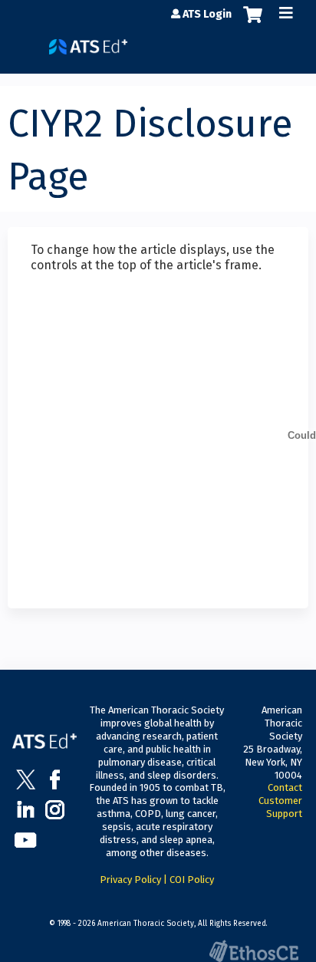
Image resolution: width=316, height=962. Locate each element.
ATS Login (207, 14)
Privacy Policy (130, 879)
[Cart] (252, 22)
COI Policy (192, 879)
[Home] (88, 41)
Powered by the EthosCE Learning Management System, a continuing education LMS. (253, 951)
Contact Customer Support (280, 800)
